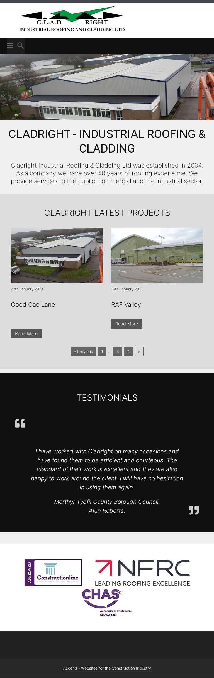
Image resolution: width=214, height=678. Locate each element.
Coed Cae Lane (33, 304)
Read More (26, 333)
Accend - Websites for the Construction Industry (107, 668)
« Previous (83, 351)
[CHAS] (107, 615)
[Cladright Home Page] (72, 31)
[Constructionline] (53, 585)
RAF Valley (126, 304)
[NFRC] (142, 585)
